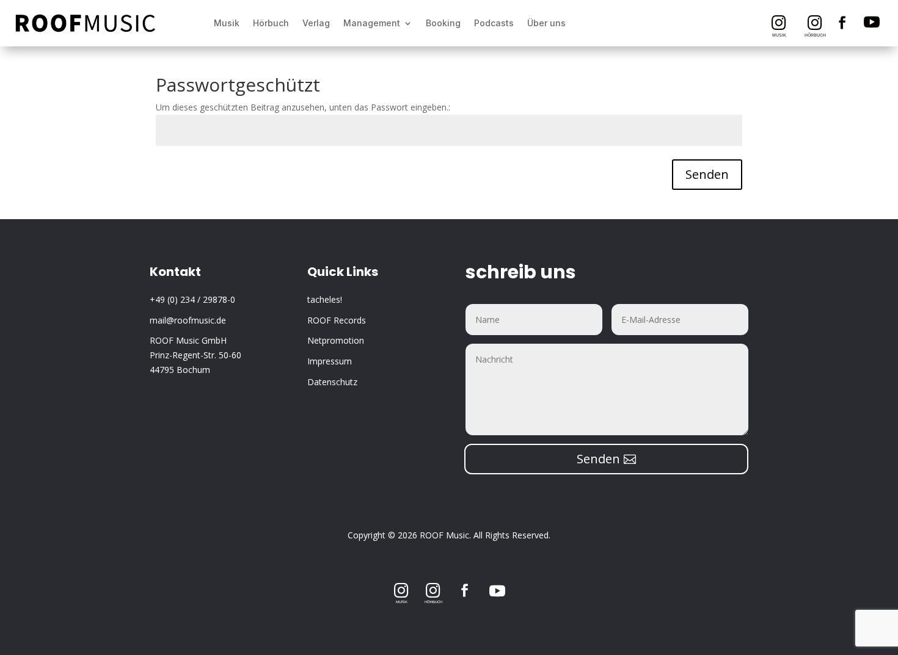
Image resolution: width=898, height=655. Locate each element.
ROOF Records (336, 320)
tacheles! (324, 299)
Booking (443, 23)
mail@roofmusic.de (188, 320)
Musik (226, 23)
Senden (707, 174)
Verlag (316, 23)
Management (371, 23)
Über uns (546, 23)
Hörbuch (271, 23)
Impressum (329, 361)
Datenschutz (332, 382)
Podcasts (494, 23)
